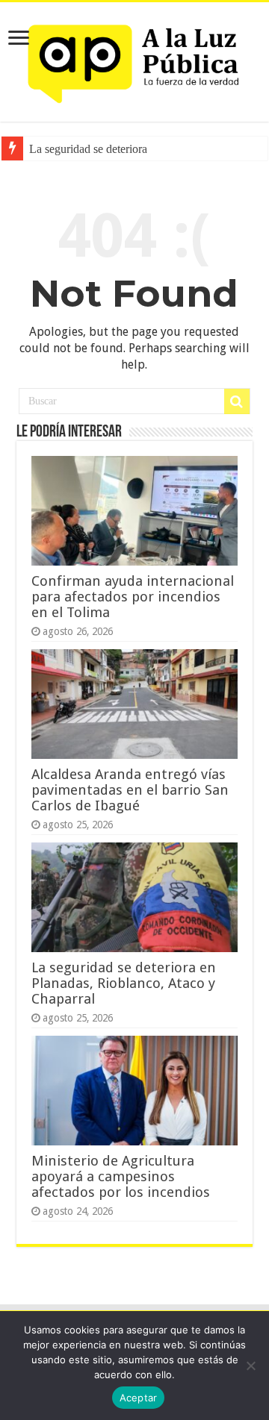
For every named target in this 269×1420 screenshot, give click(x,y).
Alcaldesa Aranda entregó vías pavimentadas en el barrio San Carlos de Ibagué (130, 789)
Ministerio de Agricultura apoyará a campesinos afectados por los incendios (120, 1176)
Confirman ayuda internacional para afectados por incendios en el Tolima (132, 596)
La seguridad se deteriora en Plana (110, 149)
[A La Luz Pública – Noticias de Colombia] (134, 59)
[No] (250, 1365)
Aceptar (139, 1398)
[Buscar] (237, 401)
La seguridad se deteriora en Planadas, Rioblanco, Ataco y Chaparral (123, 983)
